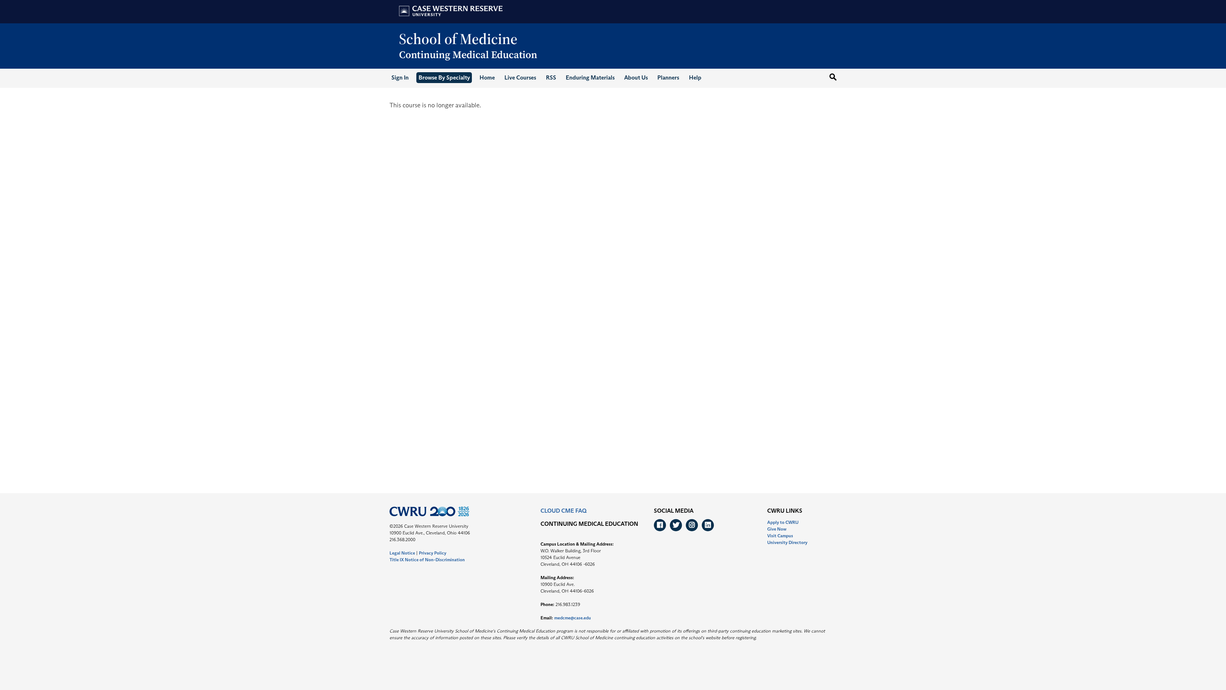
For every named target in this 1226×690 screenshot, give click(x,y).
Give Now (776, 529)
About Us (636, 77)
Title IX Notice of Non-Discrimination (427, 560)
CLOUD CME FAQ (564, 510)
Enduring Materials (590, 77)
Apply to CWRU (782, 522)
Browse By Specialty (444, 77)
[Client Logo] (466, 67)
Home (487, 77)
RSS (551, 77)
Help (695, 77)
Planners (668, 77)
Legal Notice (402, 553)
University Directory (787, 542)
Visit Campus (780, 536)
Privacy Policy (432, 553)
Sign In (400, 77)
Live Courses (520, 77)
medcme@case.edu (572, 618)
